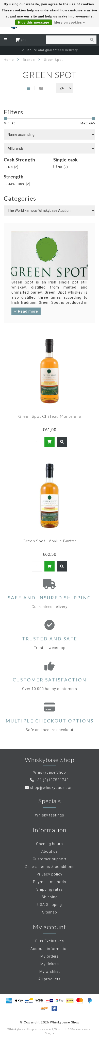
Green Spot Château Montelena (49, 416)
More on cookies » (69, 22)
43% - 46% (19, 184)
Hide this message (33, 22)
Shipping (50, 897)
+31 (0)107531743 (52, 780)
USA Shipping (49, 905)
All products (49, 979)
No (13, 167)
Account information (49, 949)
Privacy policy (49, 874)
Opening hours (49, 844)
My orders (49, 956)
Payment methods (49, 882)
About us (49, 851)
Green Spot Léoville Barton (50, 540)
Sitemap (49, 912)
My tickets (49, 964)
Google (49, 1033)
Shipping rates (49, 889)
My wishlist (49, 971)
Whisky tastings (49, 815)
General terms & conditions (50, 867)
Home (9, 60)
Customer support (49, 859)
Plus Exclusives (49, 941)
